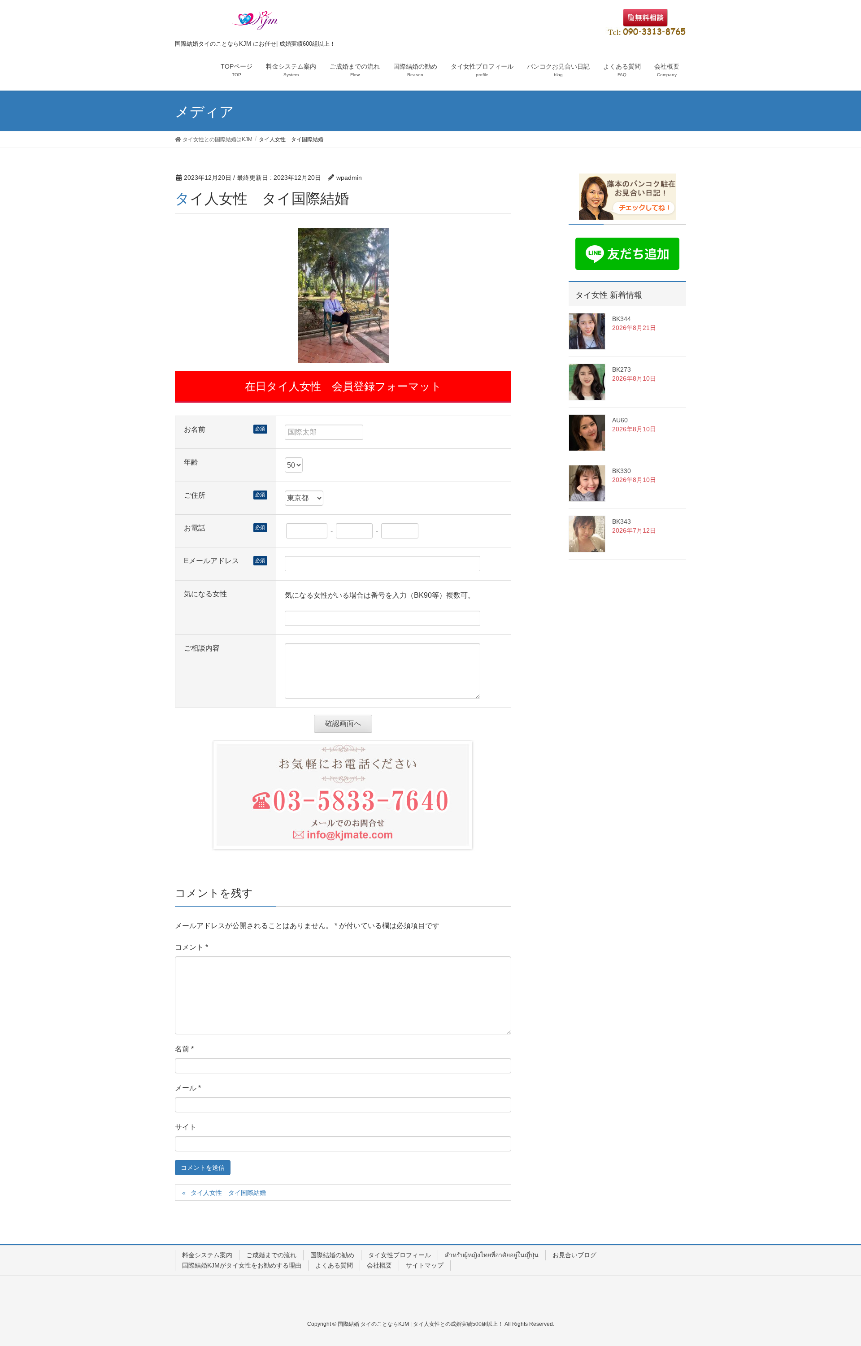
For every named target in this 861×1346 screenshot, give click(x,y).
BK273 (621, 369)
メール (188, 1088)
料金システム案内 (207, 1255)
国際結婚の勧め (332, 1255)
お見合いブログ (574, 1255)
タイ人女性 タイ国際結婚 (228, 1192)
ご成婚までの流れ (271, 1255)
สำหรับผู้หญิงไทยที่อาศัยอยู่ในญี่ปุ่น (492, 1255)
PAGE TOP (833, 1298)
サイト (185, 1127)
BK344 (621, 318)
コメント (191, 947)
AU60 (620, 420)
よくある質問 (334, 1265)
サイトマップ (425, 1265)
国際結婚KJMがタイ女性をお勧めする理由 (241, 1265)
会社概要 (379, 1265)
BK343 (621, 521)
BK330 (621, 470)
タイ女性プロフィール (399, 1255)
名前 (184, 1049)
